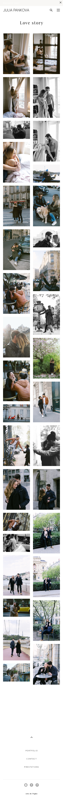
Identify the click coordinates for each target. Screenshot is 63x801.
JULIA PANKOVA (16, 10)
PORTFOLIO (32, 751)
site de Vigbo (31, 794)
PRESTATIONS (31, 767)
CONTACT (31, 759)
